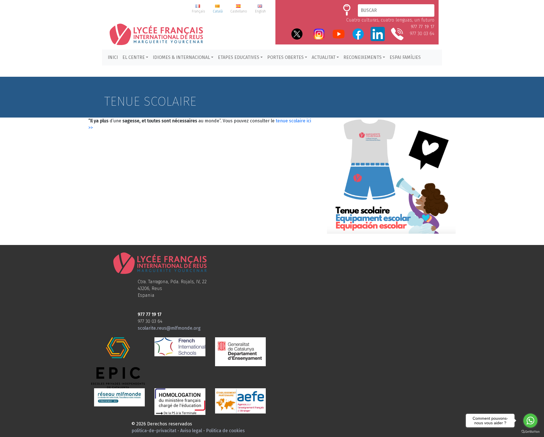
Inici (113, 57)
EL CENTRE (133, 57)
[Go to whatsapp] (530, 420)
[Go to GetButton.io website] (530, 431)
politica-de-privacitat (153, 430)
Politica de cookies (225, 430)
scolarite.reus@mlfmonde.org (169, 328)
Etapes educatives (238, 57)
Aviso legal (191, 430)
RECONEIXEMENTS (362, 57)
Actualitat (323, 57)
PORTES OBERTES (285, 57)
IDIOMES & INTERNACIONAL (181, 57)
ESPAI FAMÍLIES (405, 57)
